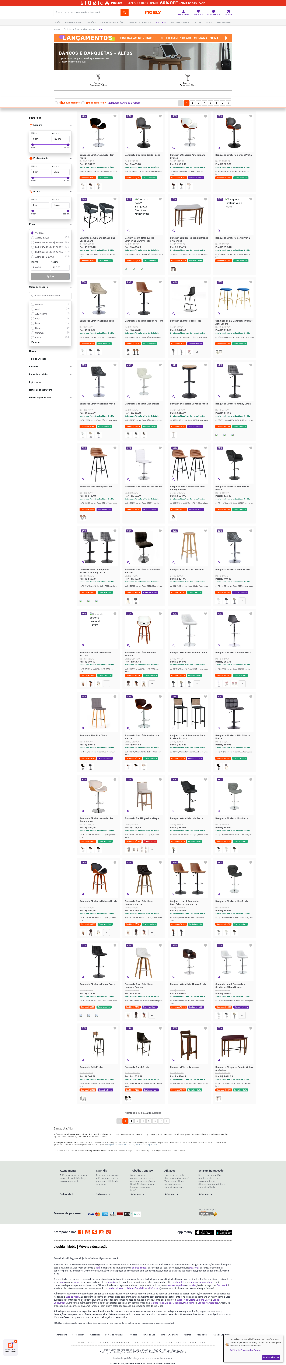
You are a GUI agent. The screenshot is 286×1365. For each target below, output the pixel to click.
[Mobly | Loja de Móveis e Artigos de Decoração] (153, 12)
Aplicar (50, 276)
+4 (152, 850)
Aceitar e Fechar (271, 1357)
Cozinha (68, 29)
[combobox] (47, 295)
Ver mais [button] (36, 342)
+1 (106, 352)
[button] (127, 103)
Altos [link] (101, 29)
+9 (197, 352)
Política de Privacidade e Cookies (245, 1350)
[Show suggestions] (68, 295)
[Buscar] (125, 12)
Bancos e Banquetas (85, 29)
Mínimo (34, 133)
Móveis (57, 29)
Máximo (55, 133)
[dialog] (253, 1348)
